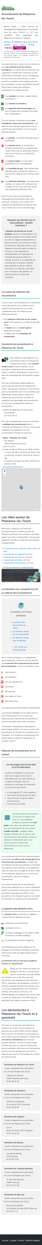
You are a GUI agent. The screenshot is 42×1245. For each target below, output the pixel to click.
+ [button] (4, 471)
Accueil (5, 1240)
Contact (21, 1240)
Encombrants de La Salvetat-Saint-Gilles (20, 548)
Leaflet (38, 510)
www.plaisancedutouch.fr (13, 467)
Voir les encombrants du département (17, 567)
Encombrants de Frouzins (14, 557)
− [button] (4, 474)
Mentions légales (33, 1240)
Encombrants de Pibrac (13, 560)
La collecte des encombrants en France (19, 625)
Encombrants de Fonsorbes (15, 563)
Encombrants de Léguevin (14, 554)
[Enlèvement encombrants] (8, 8)
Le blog (13, 1240)
